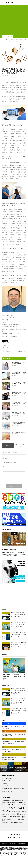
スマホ (15, 804)
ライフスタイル (7, 36)
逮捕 (15, 822)
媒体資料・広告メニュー (8, 786)
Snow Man (4, 802)
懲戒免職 (13, 817)
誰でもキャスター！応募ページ (9, 791)
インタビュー (8, 804)
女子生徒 (18, 814)
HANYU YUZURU (6, 800)
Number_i (17, 800)
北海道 (5, 814)
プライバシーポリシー (7, 780)
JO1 (14, 800)
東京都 (12, 820)
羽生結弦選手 (9, 822)
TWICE (10, 802)
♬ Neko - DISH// (13, 555)
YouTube (13, 802)
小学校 (4, 817)
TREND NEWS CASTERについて (10, 778)
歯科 (8, 345)
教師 (23, 816)
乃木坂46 (16, 811)
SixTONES (22, 800)
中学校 (11, 811)
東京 (9, 820)
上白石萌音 (6, 808)
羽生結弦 (20, 820)
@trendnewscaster (6, 552)
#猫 (8, 555)
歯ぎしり (5, 345)
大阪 (11, 814)
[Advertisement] (14, 20)
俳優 (19, 811)
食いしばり (12, 345)
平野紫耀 (8, 816)
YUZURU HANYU (20, 802)
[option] (8, 767)
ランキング (4, 783)
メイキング (22, 804)
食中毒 (19, 822)
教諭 (3, 820)
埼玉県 (8, 814)
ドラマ (18, 804)
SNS (7, 802)
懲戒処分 (18, 816)
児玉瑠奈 (22, 811)
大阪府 (14, 814)
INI (12, 800)
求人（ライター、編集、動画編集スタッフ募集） (14, 788)
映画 (7, 820)
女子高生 (23, 814)
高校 (22, 822)
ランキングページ (21, 720)
